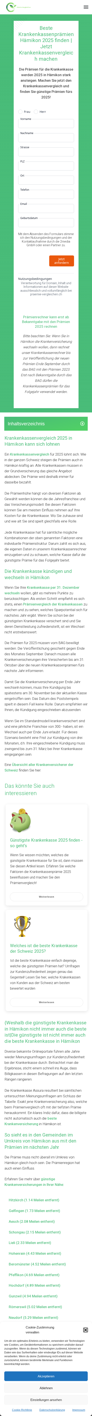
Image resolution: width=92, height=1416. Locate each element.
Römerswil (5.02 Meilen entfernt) (35, 1307)
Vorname (25, 119)
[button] (85, 1330)
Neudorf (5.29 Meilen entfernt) (33, 1317)
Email (23, 204)
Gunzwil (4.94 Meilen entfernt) (33, 1296)
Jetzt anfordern (61, 261)
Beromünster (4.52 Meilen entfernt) (37, 1264)
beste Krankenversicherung (30, 1121)
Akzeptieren (46, 1376)
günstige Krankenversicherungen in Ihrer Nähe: (34, 1181)
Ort (22, 175)
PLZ (22, 161)
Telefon (24, 190)
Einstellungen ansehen (46, 1400)
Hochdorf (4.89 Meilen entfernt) (34, 1285)
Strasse (24, 147)
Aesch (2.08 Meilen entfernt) (32, 1221)
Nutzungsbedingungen (35, 279)
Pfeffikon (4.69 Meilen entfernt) (34, 1275)
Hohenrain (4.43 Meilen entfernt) (35, 1253)
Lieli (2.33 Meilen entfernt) (30, 1242)
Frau (27, 112)
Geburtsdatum (29, 218)
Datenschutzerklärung (52, 1409)
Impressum (78, 1409)
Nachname (26, 133)
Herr (43, 112)
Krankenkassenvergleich (29, 454)
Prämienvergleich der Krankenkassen (53, 604)
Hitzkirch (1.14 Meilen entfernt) (34, 1200)
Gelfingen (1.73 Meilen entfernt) (34, 1211)
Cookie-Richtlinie (22, 1409)
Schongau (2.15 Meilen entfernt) (35, 1232)
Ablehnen (46, 1388)
